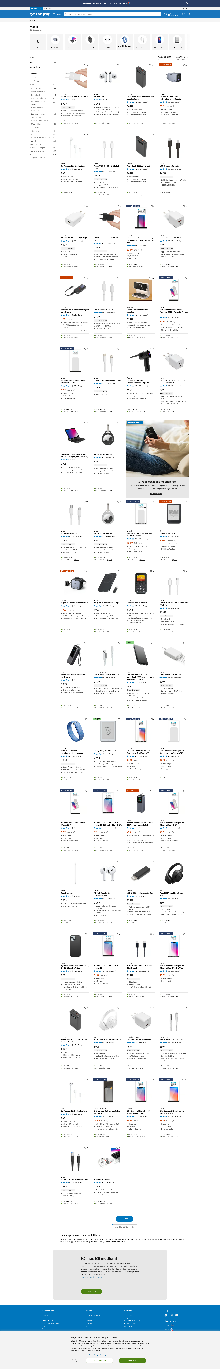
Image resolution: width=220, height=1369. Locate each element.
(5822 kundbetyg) (77, 1182)
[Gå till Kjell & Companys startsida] (40, 14)
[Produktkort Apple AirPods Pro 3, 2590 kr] (108, 77)
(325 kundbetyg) (77, 315)
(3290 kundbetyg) (77, 241)
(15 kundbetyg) (175, 898)
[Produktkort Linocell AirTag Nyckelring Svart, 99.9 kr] (108, 435)
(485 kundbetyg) (176, 677)
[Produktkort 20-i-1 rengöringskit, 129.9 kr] (108, 1160)
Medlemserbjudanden (132, 1321)
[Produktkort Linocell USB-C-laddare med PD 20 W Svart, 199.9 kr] (108, 218)
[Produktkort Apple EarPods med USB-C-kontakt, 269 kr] (75, 146)
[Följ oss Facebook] (165, 1315)
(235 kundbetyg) (110, 898)
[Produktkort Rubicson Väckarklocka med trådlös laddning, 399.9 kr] (141, 290)
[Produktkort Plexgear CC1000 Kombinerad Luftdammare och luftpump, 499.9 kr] (141, 361)
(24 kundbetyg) (76, 756)
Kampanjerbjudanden (132, 1318)
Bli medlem (91, 1291)
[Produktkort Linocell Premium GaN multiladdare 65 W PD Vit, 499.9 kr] (141, 1020)
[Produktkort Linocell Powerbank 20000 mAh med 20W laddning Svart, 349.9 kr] (141, 77)
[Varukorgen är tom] (189, 14)
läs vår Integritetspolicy (97, 1355)
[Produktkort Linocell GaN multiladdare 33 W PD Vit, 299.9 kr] (174, 218)
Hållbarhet (89, 1323)
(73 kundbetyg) (175, 608)
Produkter (34, 73)
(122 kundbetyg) (110, 100)
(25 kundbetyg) (175, 971)
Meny (58, 14)
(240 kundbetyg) (143, 169)
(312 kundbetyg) (176, 1116)
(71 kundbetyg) (76, 606)
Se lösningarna (156, 494)
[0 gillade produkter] (183, 14)
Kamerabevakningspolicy (51, 1323)
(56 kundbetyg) (76, 680)
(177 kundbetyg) (143, 386)
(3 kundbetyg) (76, 896)
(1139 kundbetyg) (110, 971)
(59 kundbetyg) (109, 1182)
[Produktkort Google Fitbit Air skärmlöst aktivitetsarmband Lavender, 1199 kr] (75, 731)
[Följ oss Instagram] (171, 1315)
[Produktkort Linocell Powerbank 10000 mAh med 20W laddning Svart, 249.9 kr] (75, 1020)
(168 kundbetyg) (143, 1042)
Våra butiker (89, 1329)
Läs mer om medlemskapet (91, 1277)
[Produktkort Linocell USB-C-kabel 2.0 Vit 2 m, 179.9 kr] (75, 514)
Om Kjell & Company (92, 1315)
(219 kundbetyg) (176, 1042)
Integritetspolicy (48, 1321)
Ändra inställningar (75, 1360)
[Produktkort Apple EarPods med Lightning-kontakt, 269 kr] (75, 1091)
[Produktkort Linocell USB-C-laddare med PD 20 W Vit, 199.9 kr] (75, 77)
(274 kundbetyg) (143, 102)
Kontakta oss (46, 1315)
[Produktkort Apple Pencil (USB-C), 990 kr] (75, 873)
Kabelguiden (128, 1315)
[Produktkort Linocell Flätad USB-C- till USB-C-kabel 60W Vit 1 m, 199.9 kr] (108, 146)
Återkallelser (46, 1329)
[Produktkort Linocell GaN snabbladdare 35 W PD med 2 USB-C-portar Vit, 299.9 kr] (174, 361)
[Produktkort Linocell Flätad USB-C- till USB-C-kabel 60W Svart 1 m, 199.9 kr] (141, 946)
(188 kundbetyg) (176, 386)
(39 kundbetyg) (175, 317)
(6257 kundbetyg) (77, 100)
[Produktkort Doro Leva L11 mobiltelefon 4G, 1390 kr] (141, 583)
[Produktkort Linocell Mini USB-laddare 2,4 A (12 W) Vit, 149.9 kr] (75, 218)
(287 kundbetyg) (77, 1114)
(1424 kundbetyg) (176, 241)
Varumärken (128, 1326)
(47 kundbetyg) (175, 536)
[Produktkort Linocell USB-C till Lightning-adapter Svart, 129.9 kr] (141, 873)
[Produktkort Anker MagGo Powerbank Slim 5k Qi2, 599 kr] (108, 583)
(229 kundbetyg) (77, 386)
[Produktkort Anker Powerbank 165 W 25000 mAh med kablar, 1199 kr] (75, 655)
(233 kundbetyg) (77, 169)
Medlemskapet (90, 1318)
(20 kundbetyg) (76, 828)
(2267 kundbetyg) (110, 383)
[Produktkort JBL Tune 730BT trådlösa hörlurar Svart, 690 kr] (174, 873)
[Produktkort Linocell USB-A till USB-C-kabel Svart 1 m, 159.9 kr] (75, 1160)
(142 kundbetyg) (143, 315)
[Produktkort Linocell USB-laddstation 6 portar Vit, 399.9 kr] (174, 655)
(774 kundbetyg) (143, 1116)
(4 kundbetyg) (142, 828)
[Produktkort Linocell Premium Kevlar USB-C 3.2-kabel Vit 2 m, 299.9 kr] (174, 1020)
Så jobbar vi (89, 1321)
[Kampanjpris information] (173, 106)
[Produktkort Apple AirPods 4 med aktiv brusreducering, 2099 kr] (108, 873)
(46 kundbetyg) (175, 828)
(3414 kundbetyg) (176, 169)
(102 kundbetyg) (143, 245)
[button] (43, 30)
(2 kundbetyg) (109, 754)
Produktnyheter (130, 1323)
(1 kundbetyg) (142, 682)
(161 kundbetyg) (110, 457)
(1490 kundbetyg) (110, 828)
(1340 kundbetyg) (110, 171)
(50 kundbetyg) (142, 756)
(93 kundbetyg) (142, 896)
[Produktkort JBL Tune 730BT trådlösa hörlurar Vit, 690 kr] (108, 1020)
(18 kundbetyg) (109, 606)
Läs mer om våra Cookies (80, 1355)
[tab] (36, 8)
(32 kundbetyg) (175, 102)
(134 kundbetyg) (77, 971)
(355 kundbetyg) (110, 677)
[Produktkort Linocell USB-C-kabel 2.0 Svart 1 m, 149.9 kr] (174, 146)
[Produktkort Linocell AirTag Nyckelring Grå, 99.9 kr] (108, 514)
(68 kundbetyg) (76, 460)
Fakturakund (46, 1318)
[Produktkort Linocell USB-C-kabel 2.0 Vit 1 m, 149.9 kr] (108, 290)
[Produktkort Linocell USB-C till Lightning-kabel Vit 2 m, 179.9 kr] (108, 361)
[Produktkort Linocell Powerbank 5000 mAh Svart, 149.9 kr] (141, 146)
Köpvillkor (45, 1326)
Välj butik (76, 123)
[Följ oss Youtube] (176, 1315)
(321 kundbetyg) (143, 539)
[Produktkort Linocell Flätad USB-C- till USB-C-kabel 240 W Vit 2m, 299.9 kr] (174, 583)
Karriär (87, 1326)
